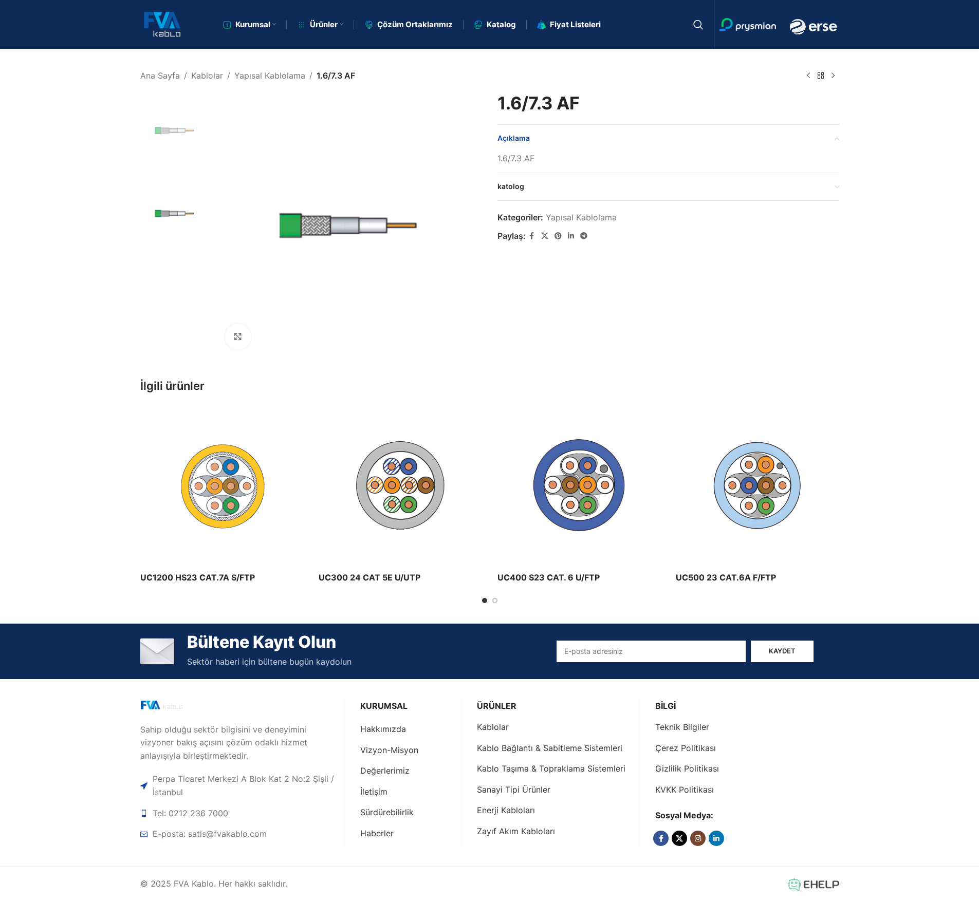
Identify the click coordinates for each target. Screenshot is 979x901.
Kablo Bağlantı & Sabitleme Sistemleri (549, 748)
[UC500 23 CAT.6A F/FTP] (757, 485)
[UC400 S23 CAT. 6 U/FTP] (579, 485)
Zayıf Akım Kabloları (516, 831)
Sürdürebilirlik (387, 812)
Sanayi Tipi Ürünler (513, 789)
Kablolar (207, 75)
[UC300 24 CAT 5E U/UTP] (400, 485)
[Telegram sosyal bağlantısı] (583, 236)
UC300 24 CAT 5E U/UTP (369, 577)
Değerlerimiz (385, 770)
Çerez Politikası (685, 748)
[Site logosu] (162, 23)
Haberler (377, 833)
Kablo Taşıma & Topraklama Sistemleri (551, 768)
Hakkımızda (383, 729)
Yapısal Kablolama (269, 75)
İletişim (373, 791)
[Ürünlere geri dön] (821, 76)
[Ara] (698, 24)
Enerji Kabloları (506, 810)
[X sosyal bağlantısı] (544, 236)
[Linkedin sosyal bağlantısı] (571, 236)
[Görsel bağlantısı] (176, 706)
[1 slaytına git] (484, 600)
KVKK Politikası (684, 789)
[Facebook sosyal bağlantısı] (532, 236)
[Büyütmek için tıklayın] (238, 336)
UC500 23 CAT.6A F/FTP (726, 577)
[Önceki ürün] (808, 76)
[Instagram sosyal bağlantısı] (698, 838)
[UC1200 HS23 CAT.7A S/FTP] (222, 485)
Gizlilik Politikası (687, 768)
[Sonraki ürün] (833, 76)
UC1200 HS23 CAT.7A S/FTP (197, 577)
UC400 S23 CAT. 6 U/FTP (548, 577)
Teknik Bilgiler (682, 727)
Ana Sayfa (160, 75)
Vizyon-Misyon (389, 750)
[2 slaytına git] (494, 600)
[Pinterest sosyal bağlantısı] (558, 236)
